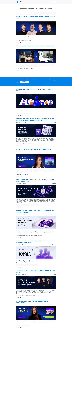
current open (18, 325)
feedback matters (19, 174)
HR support (24, 174)
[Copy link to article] (22, 42)
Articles (18, 13)
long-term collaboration (29, 295)
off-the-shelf (35, 235)
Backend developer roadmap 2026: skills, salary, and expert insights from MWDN (35, 180)
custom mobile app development (21, 235)
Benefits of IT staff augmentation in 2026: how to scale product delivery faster (33, 242)
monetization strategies (29, 235)
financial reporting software (29, 143)
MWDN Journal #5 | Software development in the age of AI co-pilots (35, 17)
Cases (38, 1)
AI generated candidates (20, 68)
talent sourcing (26, 68)
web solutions (40, 235)
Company (41, 1)
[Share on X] (18, 42)
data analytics (23, 143)
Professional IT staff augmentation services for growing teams (34, 90)
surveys (28, 174)
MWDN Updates (30, 13)
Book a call (24, 81)
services (34, 295)
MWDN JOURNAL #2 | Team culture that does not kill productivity (32, 302)
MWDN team (54, 20)
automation (18, 143)
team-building (27, 325)
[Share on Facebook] (20, 42)
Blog (48, 1)
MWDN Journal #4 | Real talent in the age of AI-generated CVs (35, 46)
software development (28, 40)
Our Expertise (34, 1)
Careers (45, 1)
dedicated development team (20, 295)
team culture (31, 68)
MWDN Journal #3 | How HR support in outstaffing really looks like (34, 150)
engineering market (21, 40)
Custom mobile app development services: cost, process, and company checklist (35, 211)
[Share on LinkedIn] (17, 42)
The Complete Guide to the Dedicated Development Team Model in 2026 (35, 271)
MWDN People (24, 13)
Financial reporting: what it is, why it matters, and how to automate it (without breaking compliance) (35, 119)
